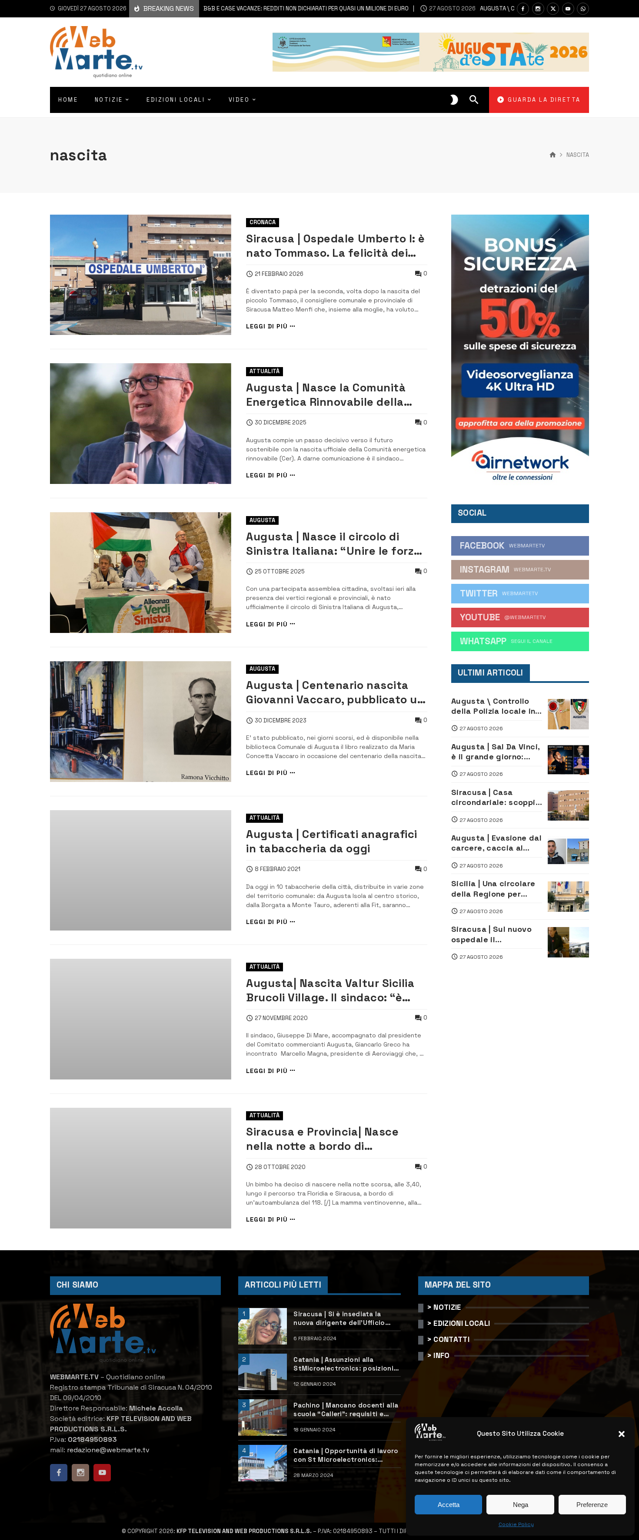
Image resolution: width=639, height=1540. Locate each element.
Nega (520, 1504)
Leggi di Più (267, 326)
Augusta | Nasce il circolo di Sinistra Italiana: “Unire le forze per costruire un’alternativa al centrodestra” (333, 544)
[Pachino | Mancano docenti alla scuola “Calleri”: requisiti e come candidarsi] (262, 1417)
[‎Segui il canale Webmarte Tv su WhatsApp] (583, 9)
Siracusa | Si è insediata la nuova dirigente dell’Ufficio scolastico (339, 1318)
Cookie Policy (516, 1524)
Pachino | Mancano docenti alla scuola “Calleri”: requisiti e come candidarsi (345, 1409)
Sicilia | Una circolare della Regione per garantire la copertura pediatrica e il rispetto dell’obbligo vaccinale (496, 888)
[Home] (552, 155)
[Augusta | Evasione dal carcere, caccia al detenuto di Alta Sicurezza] (568, 851)
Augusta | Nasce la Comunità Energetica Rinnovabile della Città (326, 395)
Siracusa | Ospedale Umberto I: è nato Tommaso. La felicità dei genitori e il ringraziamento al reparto (335, 246)
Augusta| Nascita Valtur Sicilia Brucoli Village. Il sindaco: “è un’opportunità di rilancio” (330, 990)
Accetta (448, 1504)
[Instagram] (538, 9)
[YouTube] (568, 9)
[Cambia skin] (454, 100)
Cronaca (263, 222)
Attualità (265, 371)
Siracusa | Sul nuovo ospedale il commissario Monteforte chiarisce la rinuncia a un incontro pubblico (493, 934)
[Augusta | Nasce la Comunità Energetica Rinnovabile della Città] (140, 423)
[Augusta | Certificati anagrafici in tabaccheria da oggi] (140, 870)
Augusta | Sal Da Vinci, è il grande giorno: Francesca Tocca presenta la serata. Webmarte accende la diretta (495, 752)
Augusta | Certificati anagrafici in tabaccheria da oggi (331, 841)
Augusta (262, 520)
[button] (621, 1434)
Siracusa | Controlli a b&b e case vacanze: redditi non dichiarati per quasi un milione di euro (223, 8)
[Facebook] (523, 9)
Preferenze (592, 1504)
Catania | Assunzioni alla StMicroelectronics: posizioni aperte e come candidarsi (343, 1363)
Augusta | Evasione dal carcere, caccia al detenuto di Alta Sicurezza (496, 843)
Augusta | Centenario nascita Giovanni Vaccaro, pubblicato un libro (335, 692)
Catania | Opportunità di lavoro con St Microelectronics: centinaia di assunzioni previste (346, 1455)
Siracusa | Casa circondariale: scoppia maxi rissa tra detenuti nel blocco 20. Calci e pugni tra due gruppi (495, 797)
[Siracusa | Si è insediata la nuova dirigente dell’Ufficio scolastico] (262, 1326)
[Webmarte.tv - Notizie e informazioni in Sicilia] (96, 52)
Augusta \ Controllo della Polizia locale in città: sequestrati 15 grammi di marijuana (493, 706)
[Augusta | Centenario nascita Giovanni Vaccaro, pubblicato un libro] (140, 721)
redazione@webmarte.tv (108, 1449)
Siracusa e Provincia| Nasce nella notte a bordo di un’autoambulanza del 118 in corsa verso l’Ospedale (325, 1139)
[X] (553, 9)
